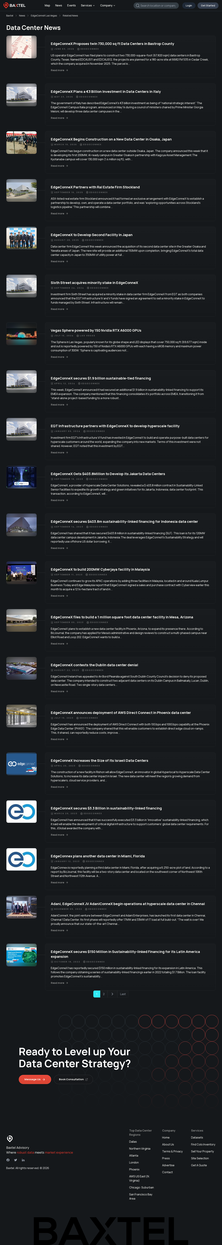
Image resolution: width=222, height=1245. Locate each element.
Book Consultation (71, 1079)
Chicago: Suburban (141, 1187)
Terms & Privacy (172, 1151)
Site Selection (200, 1158)
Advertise (168, 1165)
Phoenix (134, 1169)
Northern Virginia (139, 1148)
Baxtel (9, 15)
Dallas (133, 1142)
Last (123, 994)
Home (166, 1137)
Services (86, 5)
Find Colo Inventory (203, 1144)
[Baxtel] (14, 5)
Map (47, 5)
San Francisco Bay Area (140, 1196)
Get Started (208, 5)
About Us (168, 1144)
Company (106, 5)
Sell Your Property (202, 1151)
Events (71, 5)
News (58, 5)
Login (189, 5)
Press (166, 1158)
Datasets (197, 1137)
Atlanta (133, 1155)
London (134, 1162)
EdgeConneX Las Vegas (44, 15)
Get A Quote (199, 1165)
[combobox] (156, 5)
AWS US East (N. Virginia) (139, 1178)
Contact (167, 1172)
